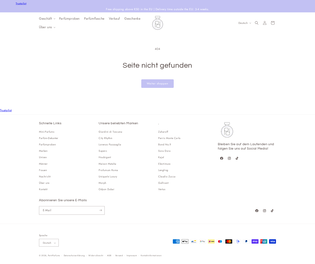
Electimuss (164, 164)
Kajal (161, 157)
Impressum (132, 255)
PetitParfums (54, 255)
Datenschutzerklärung (74, 255)
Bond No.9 (164, 144)
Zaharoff (163, 132)
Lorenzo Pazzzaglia (110, 144)
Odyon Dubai (106, 189)
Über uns (44, 183)
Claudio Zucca (167, 176)
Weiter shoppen (157, 84)
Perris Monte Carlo (169, 138)
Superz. (103, 151)
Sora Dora (164, 151)
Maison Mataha (107, 164)
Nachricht (44, 176)
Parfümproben (47, 144)
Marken (43, 151)
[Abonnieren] (100, 210)
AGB (109, 255)
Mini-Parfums (46, 132)
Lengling (163, 170)
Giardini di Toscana (110, 132)
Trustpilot (21, 3)
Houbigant (105, 157)
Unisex (43, 157)
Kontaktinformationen (151, 255)
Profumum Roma (108, 170)
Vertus (162, 189)
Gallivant (163, 183)
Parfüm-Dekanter (48, 138)
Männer (43, 164)
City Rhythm (105, 138)
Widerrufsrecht (95, 255)
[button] (47, 18)
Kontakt (43, 189)
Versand (119, 255)
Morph (102, 183)
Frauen (43, 170)
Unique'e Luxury (108, 176)
